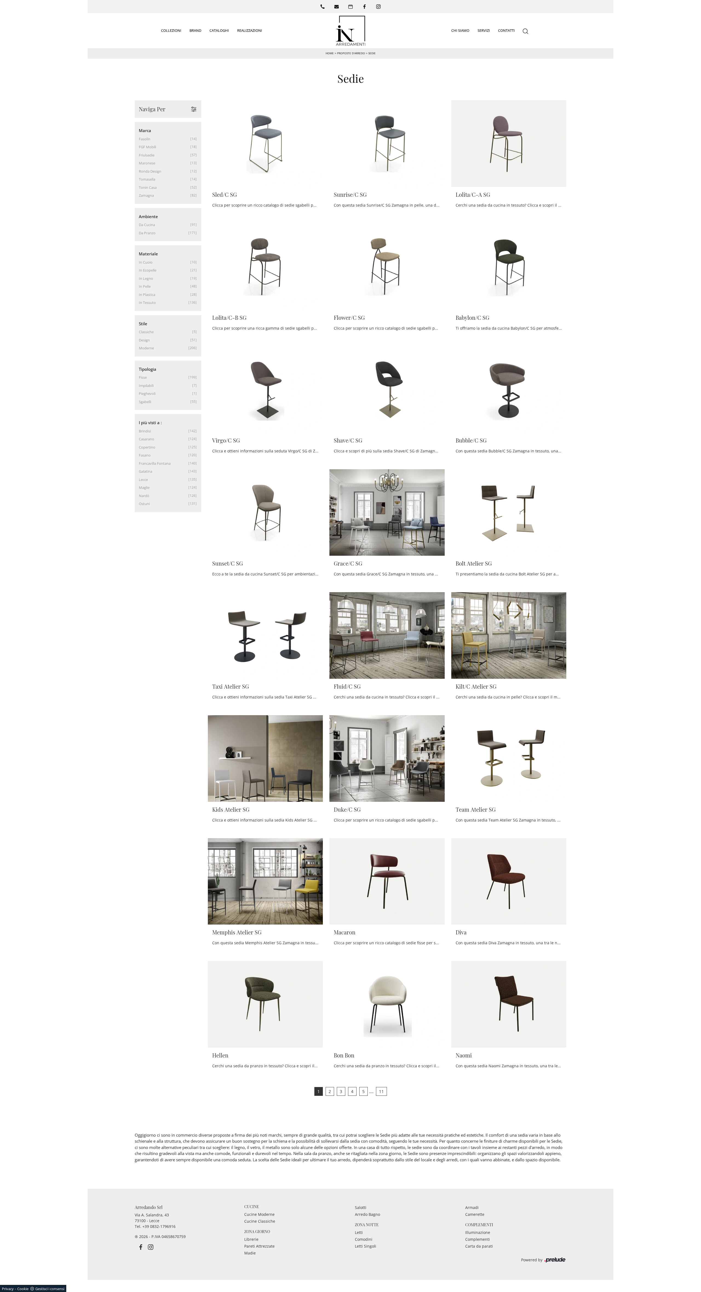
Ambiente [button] (148, 216)
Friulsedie (146, 155)
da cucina (147, 224)
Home (330, 53)
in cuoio (146, 262)
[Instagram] (378, 6)
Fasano (145, 455)
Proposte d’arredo (351, 53)
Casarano (146, 439)
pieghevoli (147, 393)
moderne (146, 348)
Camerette (474, 1214)
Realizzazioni (249, 30)
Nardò (144, 495)
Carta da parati (479, 1246)
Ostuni (144, 503)
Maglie (144, 487)
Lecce (143, 479)
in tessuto (147, 302)
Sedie (372, 53)
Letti (359, 1232)
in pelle (145, 286)
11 (381, 1091)
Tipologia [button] (147, 369)
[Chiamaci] (322, 6)
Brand (195, 30)
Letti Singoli (365, 1246)
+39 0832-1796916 (159, 1226)
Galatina (145, 471)
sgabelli (145, 401)
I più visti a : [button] (150, 422)
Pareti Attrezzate (259, 1246)
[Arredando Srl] (350, 30)
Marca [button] (145, 130)
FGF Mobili (147, 146)
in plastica (147, 294)
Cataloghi (219, 30)
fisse (143, 377)
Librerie (251, 1239)
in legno (146, 278)
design (144, 340)
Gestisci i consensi (49, 1288)
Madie (250, 1253)
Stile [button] (143, 323)
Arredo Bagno (367, 1214)
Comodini (363, 1239)
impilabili (146, 385)
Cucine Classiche (259, 1221)
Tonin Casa (148, 187)
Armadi (472, 1207)
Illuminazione (477, 1232)
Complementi (477, 1239)
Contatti (506, 30)
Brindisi (145, 431)
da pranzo (147, 232)
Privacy (8, 1288)
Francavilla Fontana (155, 463)
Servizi (484, 30)
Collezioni (171, 30)
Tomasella (147, 179)
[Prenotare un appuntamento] (350, 6)
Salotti (360, 1207)
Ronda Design (150, 171)
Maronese (147, 163)
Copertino (147, 447)
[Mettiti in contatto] (336, 6)
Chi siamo (460, 30)
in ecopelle (147, 270)
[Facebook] (364, 6)
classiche (146, 331)
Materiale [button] (148, 253)
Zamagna (146, 195)
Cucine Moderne (259, 1214)
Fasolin (144, 138)
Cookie (22, 1288)
